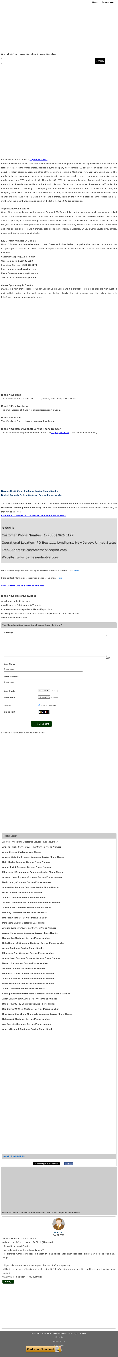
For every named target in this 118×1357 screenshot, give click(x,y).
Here (76, 570)
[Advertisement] (59, 27)
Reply (8, 1281)
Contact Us (59, 1346)
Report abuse (108, 2)
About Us (59, 1337)
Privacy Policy (59, 1341)
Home (95, 2)
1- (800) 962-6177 (38, 159)
